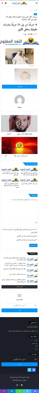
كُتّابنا (37, 346)
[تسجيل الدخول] (6, 4)
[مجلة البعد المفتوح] (19, 3)
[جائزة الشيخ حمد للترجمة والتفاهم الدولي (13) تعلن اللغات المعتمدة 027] (28, 169)
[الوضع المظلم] (2, 4)
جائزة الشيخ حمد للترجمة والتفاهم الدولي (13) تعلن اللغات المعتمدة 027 (29, 174)
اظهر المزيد (19, 86)
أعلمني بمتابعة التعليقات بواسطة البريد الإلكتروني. (26, 236)
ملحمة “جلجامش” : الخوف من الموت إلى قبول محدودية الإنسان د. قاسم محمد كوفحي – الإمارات (15, 264)
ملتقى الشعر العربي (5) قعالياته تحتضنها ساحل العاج (10, 174)
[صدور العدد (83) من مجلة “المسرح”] (28, 180)
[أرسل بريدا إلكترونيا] (31, 34)
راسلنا (36, 349)
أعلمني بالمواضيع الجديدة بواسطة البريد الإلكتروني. (26, 240)
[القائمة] (37, 4)
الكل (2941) (19, 287)
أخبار (30, 10)
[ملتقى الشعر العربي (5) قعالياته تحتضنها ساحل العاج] (10, 169)
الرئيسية (34, 10)
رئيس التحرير (35, 343)
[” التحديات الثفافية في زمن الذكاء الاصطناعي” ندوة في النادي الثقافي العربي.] (10, 180)
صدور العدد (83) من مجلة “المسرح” (29, 184)
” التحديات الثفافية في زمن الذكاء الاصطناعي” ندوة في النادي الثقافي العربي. (11, 185)
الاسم (36, 222)
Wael (33, 34)
